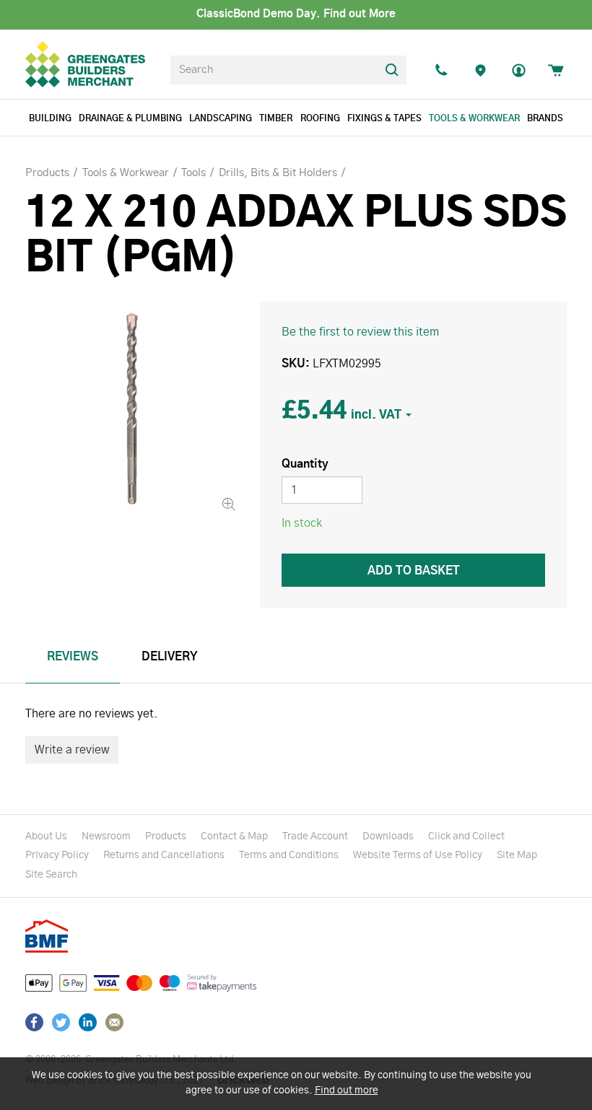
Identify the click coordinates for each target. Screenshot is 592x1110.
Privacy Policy (57, 855)
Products (165, 836)
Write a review (72, 750)
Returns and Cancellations (164, 855)
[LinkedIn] (87, 1022)
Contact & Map (234, 836)
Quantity (305, 464)
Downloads (388, 836)
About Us (46, 836)
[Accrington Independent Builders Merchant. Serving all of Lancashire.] (480, 70)
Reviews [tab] (72, 657)
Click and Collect (466, 836)
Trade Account (315, 836)
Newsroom (106, 836)
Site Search (51, 875)
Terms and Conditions (289, 855)
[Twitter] (61, 1022)
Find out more (346, 1090)
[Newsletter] (114, 1022)
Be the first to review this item (360, 332)
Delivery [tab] (170, 657)
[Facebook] (34, 1022)
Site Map (517, 855)
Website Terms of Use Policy (417, 855)
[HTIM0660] (131, 408)
